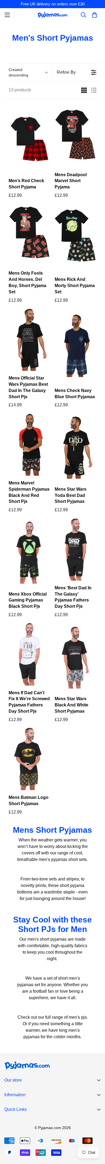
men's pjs (78, 1017)
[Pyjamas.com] (52, 14)
